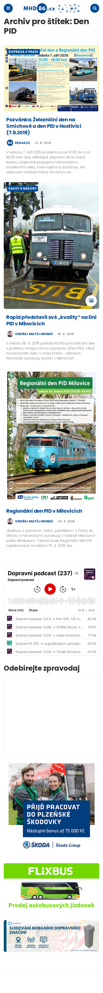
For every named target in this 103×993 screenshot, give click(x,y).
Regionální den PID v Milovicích (44, 510)
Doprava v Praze (23, 52)
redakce (22, 143)
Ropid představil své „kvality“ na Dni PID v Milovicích (51, 320)
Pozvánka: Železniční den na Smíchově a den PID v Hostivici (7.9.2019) (43, 126)
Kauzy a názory (22, 188)
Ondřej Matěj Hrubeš (34, 334)
